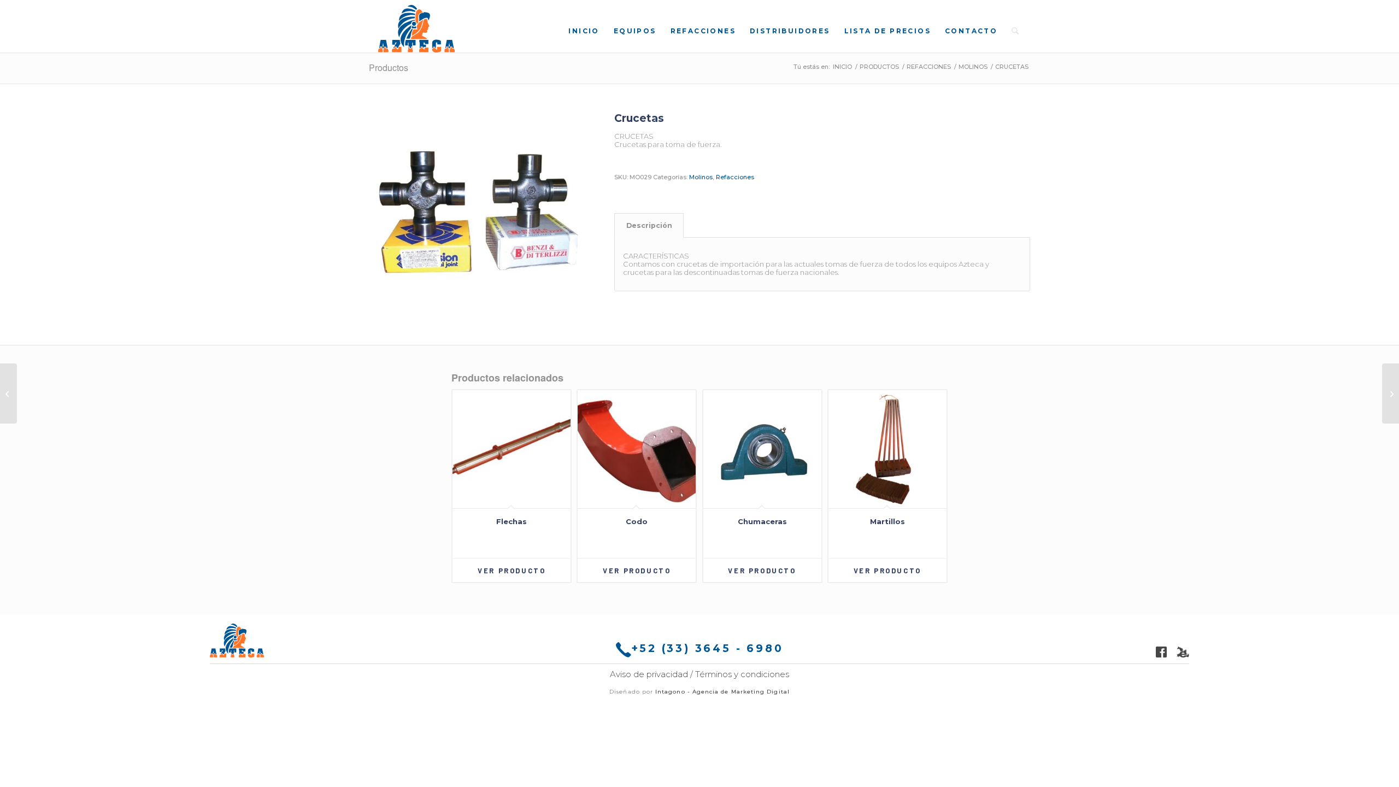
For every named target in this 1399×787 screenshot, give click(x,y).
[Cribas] (8, 393)
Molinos (701, 177)
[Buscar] (1015, 30)
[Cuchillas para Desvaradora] (1390, 393)
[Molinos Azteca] (416, 28)
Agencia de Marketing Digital (741, 691)
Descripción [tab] (649, 225)
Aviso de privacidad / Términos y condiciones (699, 674)
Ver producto (511, 570)
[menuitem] (583, 30)
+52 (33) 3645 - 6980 (707, 648)
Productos (388, 67)
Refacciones (735, 177)
